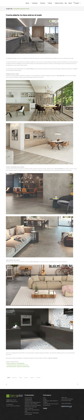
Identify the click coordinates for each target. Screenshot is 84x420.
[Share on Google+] (25, 377)
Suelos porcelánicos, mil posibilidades (15, 363)
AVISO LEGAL (64, 397)
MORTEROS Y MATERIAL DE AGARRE (33, 405)
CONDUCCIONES (28, 397)
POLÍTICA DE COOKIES (66, 400)
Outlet (45, 408)
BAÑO (26, 411)
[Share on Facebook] (14, 377)
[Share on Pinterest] (37, 377)
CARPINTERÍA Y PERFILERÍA (31, 406)
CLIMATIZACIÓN (28, 414)
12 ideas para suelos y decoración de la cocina (17, 365)
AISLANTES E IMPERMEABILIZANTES (33, 402)
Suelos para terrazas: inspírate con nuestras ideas (18, 366)
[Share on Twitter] (20, 377)
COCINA (45, 399)
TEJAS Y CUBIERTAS (29, 408)
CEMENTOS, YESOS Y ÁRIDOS (31, 403)
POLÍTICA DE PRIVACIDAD (67, 399)
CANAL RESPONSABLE (66, 403)
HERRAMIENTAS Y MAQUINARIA (32, 412)
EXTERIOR (45, 402)
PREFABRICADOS (28, 399)
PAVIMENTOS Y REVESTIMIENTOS (32, 409)
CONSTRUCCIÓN (46, 405)
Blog (11, 8)
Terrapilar (8, 8)
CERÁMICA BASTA (28, 400)
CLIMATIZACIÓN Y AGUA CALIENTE (50, 403)
